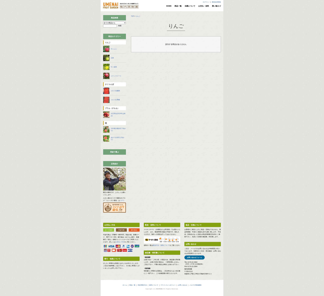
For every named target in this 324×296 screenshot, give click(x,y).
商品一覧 (178, 6)
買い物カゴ (216, 6)
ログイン (206, 2)
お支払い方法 (119, 242)
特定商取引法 (142, 285)
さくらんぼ (109, 84)
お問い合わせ (182, 285)
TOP (132, 16)
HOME (168, 6)
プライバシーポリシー (168, 285)
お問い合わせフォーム (194, 257)
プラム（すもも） (112, 108)
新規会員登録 (216, 2)
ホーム (125, 285)
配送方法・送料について (161, 245)
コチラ (122, 200)
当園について (190, 6)
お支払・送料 (203, 6)
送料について (153, 285)
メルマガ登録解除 (195, 285)
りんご (138, 16)
